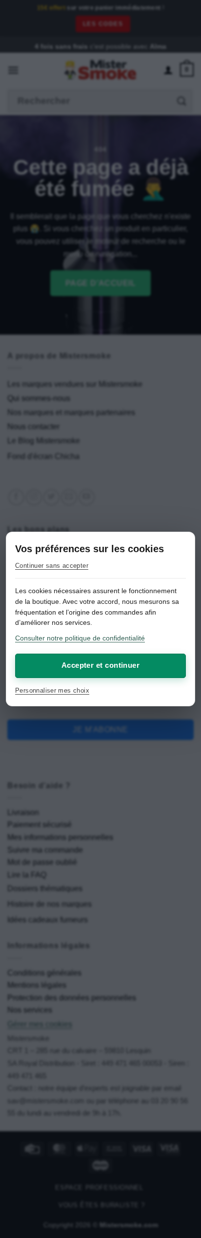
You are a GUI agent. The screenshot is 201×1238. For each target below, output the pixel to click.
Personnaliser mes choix (52, 690)
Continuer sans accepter (51, 565)
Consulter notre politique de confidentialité (80, 638)
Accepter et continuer (100, 665)
